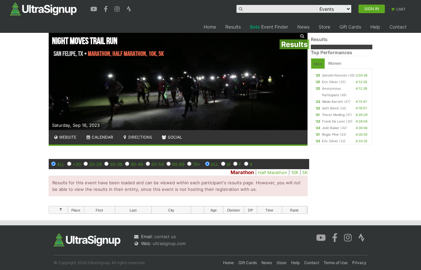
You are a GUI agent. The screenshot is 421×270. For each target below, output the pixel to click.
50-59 (157, 164)
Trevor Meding (333, 115)
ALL (60, 164)
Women (334, 63)
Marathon (242, 172)
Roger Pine (330, 134)
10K (294, 172)
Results (233, 27)
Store (324, 27)
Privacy (359, 262)
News (303, 27)
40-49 (137, 164)
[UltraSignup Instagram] (118, 8)
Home (210, 27)
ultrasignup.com (169, 243)
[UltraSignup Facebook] (106, 8)
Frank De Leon (333, 121)
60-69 (178, 164)
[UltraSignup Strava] (129, 8)
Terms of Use (336, 262)
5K (305, 172)
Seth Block (330, 108)
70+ (197, 164)
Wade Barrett (332, 101)
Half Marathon (272, 172)
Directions (139, 137)
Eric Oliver (330, 82)
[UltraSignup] (43, 8)
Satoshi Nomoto (334, 75)
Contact (398, 27)
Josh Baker (330, 128)
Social (174, 137)
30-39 (116, 164)
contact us (165, 236)
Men (318, 63)
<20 (77, 164)
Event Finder (269, 27)
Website (67, 137)
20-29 (95, 164)
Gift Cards (350, 27)
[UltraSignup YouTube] (94, 8)
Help (375, 27)
